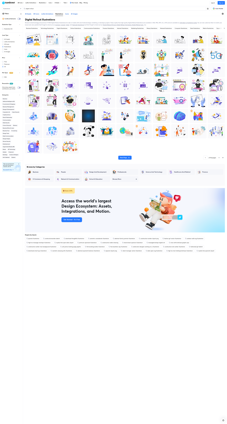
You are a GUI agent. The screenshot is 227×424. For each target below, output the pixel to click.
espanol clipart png (111, 251)
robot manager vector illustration (132, 251)
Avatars (4, 152)
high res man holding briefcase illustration (180, 251)
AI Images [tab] (74, 14)
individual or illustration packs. (188, 23)
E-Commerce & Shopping (41, 179)
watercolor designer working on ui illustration (146, 247)
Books (4, 149)
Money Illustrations (152, 28)
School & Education (96, 179)
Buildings (5, 154)
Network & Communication (70, 179)
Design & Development (8, 109)
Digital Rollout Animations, (124, 25)
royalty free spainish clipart (206, 251)
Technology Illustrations (47, 28)
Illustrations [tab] (59, 14)
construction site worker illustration (175, 247)
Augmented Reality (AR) (8, 146)
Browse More (117, 179)
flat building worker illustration (96, 247)
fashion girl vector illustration (172, 238)
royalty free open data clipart (64, 242)
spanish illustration (33, 238)
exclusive (57, 25)
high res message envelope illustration (39, 242)
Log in (213, 3)
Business (5, 98)
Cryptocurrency (6, 114)
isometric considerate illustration (99, 238)
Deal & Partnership (7, 117)
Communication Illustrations (92, 28)
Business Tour (6, 130)
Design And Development (97, 172)
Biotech (13, 157)
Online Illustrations (75, 28)
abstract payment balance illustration (89, 251)
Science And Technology (154, 172)
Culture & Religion (13, 154)
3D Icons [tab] (36, 14)
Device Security (6, 141)
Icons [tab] (67, 14)
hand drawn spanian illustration (133, 242)
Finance (205, 172)
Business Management (8, 106)
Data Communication (8, 136)
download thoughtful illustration (74, 238)
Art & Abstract (6, 157)
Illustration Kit (8, 29)
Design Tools (6, 133)
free (38, 23)
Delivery (15, 125)
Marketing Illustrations (137, 28)
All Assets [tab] (28, 14)
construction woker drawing (110, 242)
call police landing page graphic (71, 247)
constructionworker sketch (52, 238)
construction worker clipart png (150, 238)
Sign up (221, 3)
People (63, 172)
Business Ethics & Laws (8, 128)
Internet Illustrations (122, 28)
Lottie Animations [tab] (47, 14)
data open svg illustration (154, 251)
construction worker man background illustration (42, 247)
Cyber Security (15, 112)
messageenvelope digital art (156, 242)
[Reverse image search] (208, 8)
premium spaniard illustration (88, 242)
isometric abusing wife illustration (62, 251)
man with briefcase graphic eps (180, 242)
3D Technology (11, 149)
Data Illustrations (195, 28)
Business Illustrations (32, 28)
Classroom (11, 152)
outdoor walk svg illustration (195, 238)
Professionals (122, 172)
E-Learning (14, 130)
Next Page (123, 157)
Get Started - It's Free (72, 220)
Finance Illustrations (108, 28)
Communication (7, 120)
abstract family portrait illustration (125, 238)
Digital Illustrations (62, 28)
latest (67, 25)
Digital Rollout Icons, (138, 25)
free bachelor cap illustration (118, 247)
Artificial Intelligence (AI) (9, 101)
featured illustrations (78, 25)
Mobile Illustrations (208, 28)
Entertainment (6, 144)
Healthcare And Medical (182, 172)
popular (63, 25)
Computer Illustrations (181, 28)
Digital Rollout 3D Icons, (110, 25)
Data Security (6, 122)
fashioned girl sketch (197, 247)
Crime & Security (7, 125)
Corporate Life (6, 112)
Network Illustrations (166, 28)
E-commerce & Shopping (9, 104)
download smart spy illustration (37, 251)
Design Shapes (6, 138)
